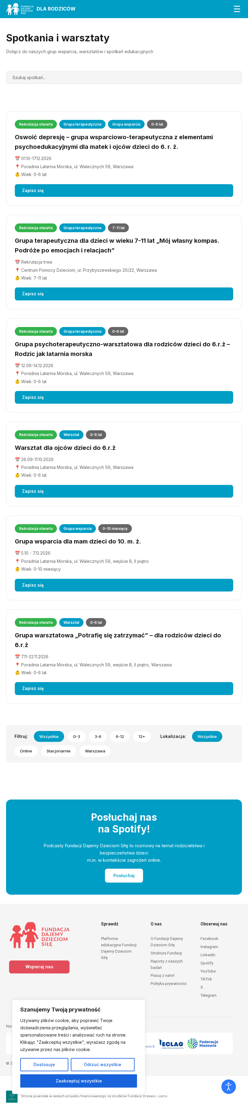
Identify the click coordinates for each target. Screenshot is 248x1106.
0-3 (76, 736)
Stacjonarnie (58, 751)
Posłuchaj (124, 875)
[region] (78, 1047)
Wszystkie (49, 736)
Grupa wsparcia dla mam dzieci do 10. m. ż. (78, 541)
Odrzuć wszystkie (102, 1064)
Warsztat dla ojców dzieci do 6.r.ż (65, 447)
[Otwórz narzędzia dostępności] (228, 1086)
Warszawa (95, 751)
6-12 (120, 736)
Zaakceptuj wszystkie (79, 1080)
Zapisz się (33, 190)
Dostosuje (44, 1064)
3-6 (98, 736)
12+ (142, 736)
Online (26, 751)
